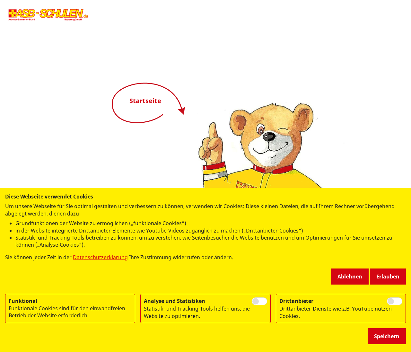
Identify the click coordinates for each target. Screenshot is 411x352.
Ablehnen (349, 276)
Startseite (145, 100)
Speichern (386, 336)
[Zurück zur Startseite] (48, 14)
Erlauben (387, 276)
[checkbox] (259, 301)
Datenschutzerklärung (100, 257)
